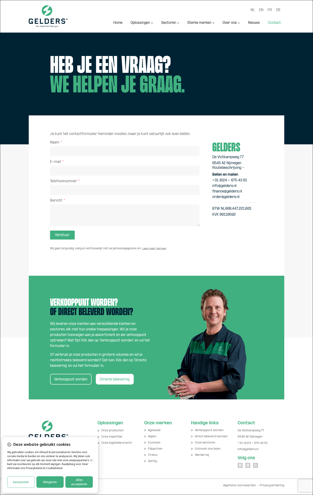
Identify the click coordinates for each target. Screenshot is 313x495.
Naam (55, 142)
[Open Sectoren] (178, 23)
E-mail (56, 162)
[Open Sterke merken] (213, 23)
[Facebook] (240, 465)
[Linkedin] (247, 465)
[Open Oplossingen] (152, 23)
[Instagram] (255, 465)
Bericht (56, 200)
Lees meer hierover (154, 248)
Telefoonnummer (64, 181)
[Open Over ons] (239, 23)
